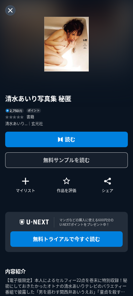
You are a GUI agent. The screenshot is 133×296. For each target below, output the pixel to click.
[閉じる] (10, 10)
